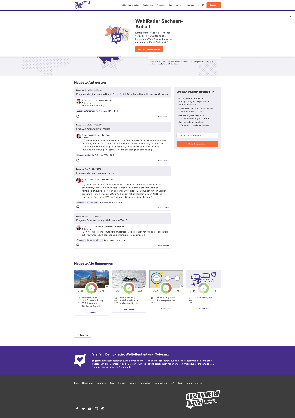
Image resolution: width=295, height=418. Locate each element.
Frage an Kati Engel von (94, 129)
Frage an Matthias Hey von (95, 173)
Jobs (112, 383)
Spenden (101, 383)
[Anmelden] (203, 5)
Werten (122, 367)
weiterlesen (91, 312)
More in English (194, 383)
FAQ (180, 383)
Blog (76, 383)
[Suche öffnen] (198, 5)
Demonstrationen (94, 240)
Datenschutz (89, 111)
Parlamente (174, 5)
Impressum (145, 383)
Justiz (79, 111)
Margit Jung (106, 100)
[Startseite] (82, 5)
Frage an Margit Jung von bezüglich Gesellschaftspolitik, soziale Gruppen (122, 94)
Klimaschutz (92, 202)
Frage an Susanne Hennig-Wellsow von (102, 220)
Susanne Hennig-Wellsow (112, 226)
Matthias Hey (107, 179)
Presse (121, 383)
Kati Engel (106, 135)
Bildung (80, 155)
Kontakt (132, 383)
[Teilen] (78, 116)
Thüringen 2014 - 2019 (108, 111)
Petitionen (81, 202)
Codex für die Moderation (196, 364)
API (172, 383)
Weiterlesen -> (163, 116)
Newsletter (87, 383)
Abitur (87, 155)
